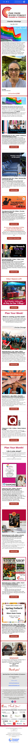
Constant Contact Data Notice (17, 734)
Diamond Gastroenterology (10, 495)
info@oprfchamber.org (14, 683)
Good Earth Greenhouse (12, 585)
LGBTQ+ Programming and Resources (11, 112)
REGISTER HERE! (14, 147)
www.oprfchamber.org (14, 685)
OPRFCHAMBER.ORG (14, 698)
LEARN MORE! (14, 307)
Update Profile (8, 734)
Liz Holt (4, 89)
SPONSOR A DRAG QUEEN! (14, 238)
